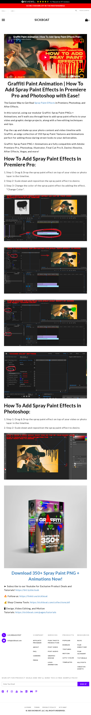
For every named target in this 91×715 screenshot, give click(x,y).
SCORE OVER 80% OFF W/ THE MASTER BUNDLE (45, 6)
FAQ (34, 651)
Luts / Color (68, 658)
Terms (37, 707)
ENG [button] (3, 11)
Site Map (63, 707)
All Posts (81, 662)
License (28, 707)
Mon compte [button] (84, 10)
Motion (66, 653)
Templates (67, 662)
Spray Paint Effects (44, 102)
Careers (36, 656)
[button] (76, 10)
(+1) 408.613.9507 (14, 635)
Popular (66, 640)
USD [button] (12, 11)
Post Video (53, 647)
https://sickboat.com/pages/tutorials (35, 612)
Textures (67, 649)
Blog (79, 640)
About (36, 647)
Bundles (66, 645)
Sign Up (83, 684)
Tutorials (82, 658)
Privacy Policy (49, 707)
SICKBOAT (42, 20)
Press (35, 660)
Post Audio (53, 651)
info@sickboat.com (15, 640)
